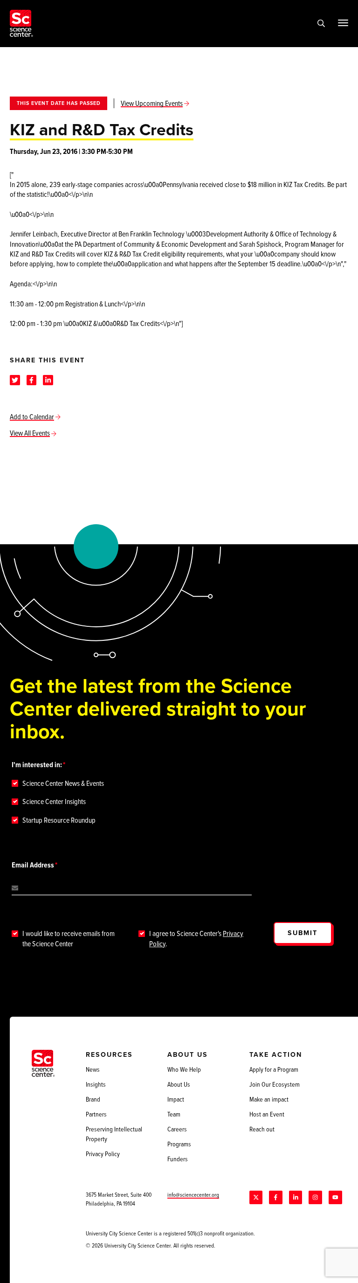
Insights (96, 1084)
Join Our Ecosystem (274, 1084)
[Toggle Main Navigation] (343, 23)
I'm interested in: (37, 765)
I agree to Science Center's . (196, 938)
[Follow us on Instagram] (315, 1197)
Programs (179, 1144)
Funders (177, 1159)
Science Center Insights (54, 801)
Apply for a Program (273, 1069)
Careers (177, 1129)
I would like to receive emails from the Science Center (68, 938)
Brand (93, 1099)
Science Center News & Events (63, 783)
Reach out (262, 1129)
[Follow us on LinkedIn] (295, 1197)
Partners (96, 1114)
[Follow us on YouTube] (335, 1197)
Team (173, 1114)
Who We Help (184, 1069)
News (93, 1069)
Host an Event (266, 1114)
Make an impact (269, 1099)
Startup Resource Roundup (59, 820)
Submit (302, 932)
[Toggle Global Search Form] (321, 23)
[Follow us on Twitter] (255, 1197)
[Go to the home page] (21, 23)
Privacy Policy (103, 1153)
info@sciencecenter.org (193, 1195)
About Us (178, 1084)
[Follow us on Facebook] (275, 1197)
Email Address (33, 865)
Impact (175, 1099)
